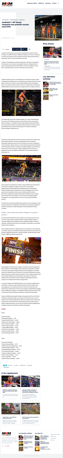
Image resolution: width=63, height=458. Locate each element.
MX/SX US (22, 19)
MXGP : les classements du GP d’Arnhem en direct (44, 442)
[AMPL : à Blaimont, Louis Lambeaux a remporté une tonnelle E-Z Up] (37, 437)
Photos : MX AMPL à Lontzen (53, 95)
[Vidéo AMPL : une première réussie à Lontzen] (46, 91)
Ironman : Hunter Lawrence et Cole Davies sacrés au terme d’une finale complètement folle (30, 391)
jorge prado (23, 365)
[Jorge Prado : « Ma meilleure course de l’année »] (10, 408)
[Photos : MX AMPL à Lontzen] (46, 97)
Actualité (5, 19)
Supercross (6, 367)
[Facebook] (2, 446)
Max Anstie (29, 365)
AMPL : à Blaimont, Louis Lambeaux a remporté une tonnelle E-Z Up (44, 437)
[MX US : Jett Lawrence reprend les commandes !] (30, 408)
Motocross (13, 19)
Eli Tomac (16, 365)
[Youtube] (8, 446)
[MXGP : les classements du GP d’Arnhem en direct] (37, 443)
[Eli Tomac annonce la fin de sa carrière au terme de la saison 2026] (10, 381)
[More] (29, 49)
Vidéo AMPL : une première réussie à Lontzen (53, 89)
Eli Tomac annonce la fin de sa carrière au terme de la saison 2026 (10, 391)
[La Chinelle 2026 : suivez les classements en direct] (37, 449)
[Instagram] (5, 446)
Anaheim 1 (10, 365)
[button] (58, 3)
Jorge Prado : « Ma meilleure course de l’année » (9, 418)
